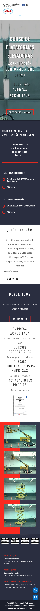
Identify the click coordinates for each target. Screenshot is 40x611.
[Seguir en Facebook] (23, 5)
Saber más (13, 279)
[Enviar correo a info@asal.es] (35, 597)
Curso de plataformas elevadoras (20, 47)
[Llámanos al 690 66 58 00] (35, 590)
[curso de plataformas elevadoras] (20, 474)
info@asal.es (7, 7)
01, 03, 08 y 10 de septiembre (20, 112)
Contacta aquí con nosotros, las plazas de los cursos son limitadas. (19, 150)
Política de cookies (24, 608)
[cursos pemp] (20, 500)
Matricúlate (20, 319)
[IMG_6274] (20, 447)
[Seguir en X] (27, 5)
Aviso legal (19, 603)
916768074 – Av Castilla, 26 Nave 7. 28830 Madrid (11, 4)
